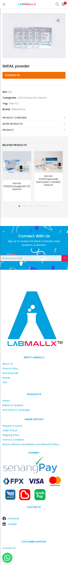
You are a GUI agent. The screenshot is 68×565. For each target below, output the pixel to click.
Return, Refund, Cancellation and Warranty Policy (30, 444)
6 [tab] (34, 206)
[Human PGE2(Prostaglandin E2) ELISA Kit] (17, 165)
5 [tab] (31, 206)
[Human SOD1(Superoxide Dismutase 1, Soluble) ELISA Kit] (48, 161)
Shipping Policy (10, 435)
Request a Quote (12, 425)
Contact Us (12, 75)
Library (6, 400)
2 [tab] (22, 206)
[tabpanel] (17, 177)
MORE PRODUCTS (12, 123)
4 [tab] (28, 206)
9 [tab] (43, 206)
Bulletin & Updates (12, 405)
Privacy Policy (10, 368)
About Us (7, 363)
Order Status (9, 430)
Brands (6, 377)
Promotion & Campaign (16, 410)
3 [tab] (25, 206)
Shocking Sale (10, 373)
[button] (63, 4)
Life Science (40, 97)
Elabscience (18, 109)
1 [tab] (19, 206)
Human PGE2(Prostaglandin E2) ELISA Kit (17, 186)
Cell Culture (25, 97)
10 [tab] (46, 206)
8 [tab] (40, 206)
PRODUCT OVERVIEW (14, 117)
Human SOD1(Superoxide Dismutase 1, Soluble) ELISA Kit (48, 180)
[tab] (34, 118)
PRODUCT (8, 130)
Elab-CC (14, 103)
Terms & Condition (13, 439)
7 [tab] (37, 206)
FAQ (4, 382)
